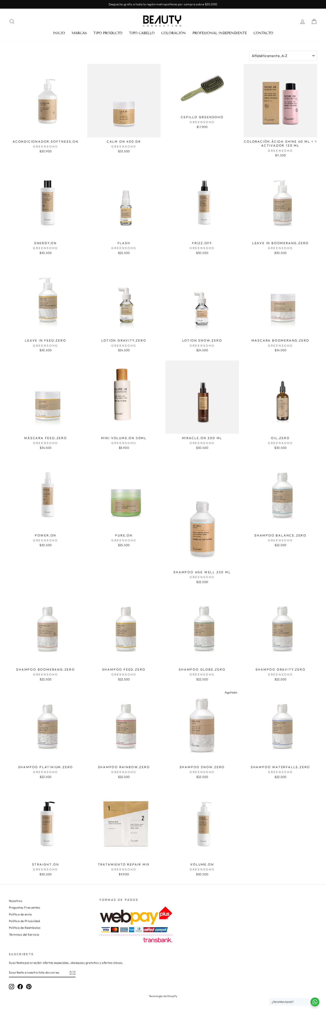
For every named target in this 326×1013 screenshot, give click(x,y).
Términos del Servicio (24, 934)
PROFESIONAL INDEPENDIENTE (219, 33)
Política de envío (20, 914)
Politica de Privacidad (24, 921)
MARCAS (79, 33)
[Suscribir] (72, 973)
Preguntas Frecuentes (24, 907)
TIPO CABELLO (142, 33)
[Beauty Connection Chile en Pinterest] (28, 986)
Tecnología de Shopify (163, 996)
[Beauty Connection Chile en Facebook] (20, 986)
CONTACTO (263, 33)
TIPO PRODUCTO (107, 33)
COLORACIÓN (173, 33)
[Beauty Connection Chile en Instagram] (11, 986)
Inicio (59, 33)
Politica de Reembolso (24, 928)
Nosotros (15, 901)
